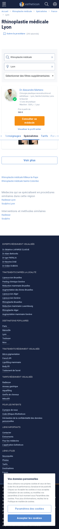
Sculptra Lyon (8, 203)
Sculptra (6, 218)
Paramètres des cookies (29, 508)
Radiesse (6, 215)
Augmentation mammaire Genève (17, 314)
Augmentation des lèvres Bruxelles (17, 290)
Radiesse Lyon (9, 200)
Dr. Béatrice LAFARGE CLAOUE (15, 249)
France (54, 11)
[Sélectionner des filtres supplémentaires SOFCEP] (29, 76)
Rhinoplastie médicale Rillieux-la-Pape (20, 177)
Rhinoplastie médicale (22, 11)
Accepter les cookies (29, 518)
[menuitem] (12, 136)
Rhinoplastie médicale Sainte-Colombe (20, 181)
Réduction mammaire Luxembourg (17, 306)
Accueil (5, 11)
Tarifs (44, 136)
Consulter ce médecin (29, 120)
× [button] (52, 57)
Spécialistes (41, 11)
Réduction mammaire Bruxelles (16, 286)
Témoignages (13, 136)
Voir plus (30, 160)
